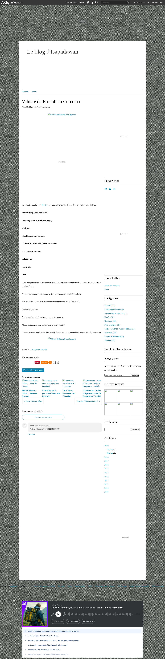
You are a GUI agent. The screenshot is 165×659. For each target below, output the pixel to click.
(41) (109, 317)
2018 (106, 457)
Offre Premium (122, 586)
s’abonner (59, 621)
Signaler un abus (80, 586)
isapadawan (13, 586)
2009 (106, 492)
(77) (109, 305)
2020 (106, 445)
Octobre (110, 449)
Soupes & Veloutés (39, 349)
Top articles (61, 586)
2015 (106, 469)
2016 (106, 465)
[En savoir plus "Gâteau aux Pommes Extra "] (123, 408)
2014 (106, 472)
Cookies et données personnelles (139, 586)
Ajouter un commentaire (43, 417)
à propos (89, 621)
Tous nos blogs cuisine (74, 2)
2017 (106, 461)
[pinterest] (96, 2)
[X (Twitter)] (92, 2)
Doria (44, 205)
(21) (109, 340)
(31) (119, 329)
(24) (110, 333)
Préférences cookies (158, 586)
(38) (110, 321)
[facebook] (87, 2)
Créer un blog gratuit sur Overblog (44, 586)
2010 (106, 488)
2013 (106, 476)
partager (74, 621)
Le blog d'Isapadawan (52, 51)
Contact (34, 91)
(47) (115, 313)
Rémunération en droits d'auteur (105, 586)
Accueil (25, 91)
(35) (112, 325)
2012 (106, 480)
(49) (114, 309)
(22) (114, 336)
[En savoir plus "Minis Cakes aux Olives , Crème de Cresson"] (110, 395)
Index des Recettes (112, 285)
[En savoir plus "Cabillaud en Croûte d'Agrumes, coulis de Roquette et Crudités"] (110, 408)
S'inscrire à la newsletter (33, 370)
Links (106, 289)
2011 (106, 484)
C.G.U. (90, 586)
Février (110, 453)
